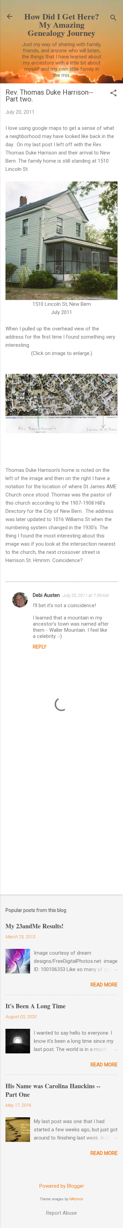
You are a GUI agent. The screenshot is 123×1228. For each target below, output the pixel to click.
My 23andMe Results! (34, 926)
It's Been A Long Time (35, 1005)
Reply (39, 647)
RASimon (76, 1199)
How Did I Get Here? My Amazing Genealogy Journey (61, 24)
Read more (104, 985)
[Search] (113, 18)
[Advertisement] (61, 822)
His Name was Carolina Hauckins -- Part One (52, 1090)
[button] (113, 93)
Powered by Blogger (61, 1186)
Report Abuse (61, 1213)
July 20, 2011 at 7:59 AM (86, 595)
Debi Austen (46, 595)
